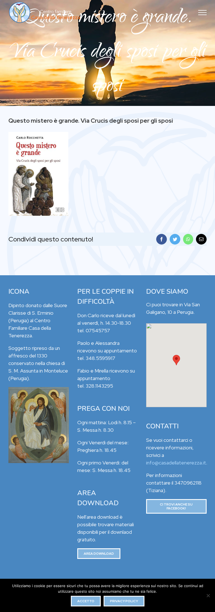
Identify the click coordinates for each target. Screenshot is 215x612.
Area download (99, 553)
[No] (208, 595)
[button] (176, 360)
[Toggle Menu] (202, 12)
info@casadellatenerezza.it (176, 462)
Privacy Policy (124, 601)
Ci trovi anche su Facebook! (176, 506)
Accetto (85, 601)
